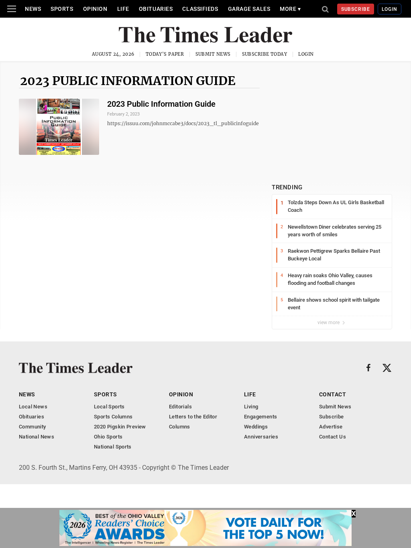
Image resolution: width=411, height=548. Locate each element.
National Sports (113, 447)
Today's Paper (165, 54)
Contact (332, 394)
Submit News (213, 54)
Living (251, 407)
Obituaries (156, 9)
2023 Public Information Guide (128, 80)
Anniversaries (261, 437)
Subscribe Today (264, 54)
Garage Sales (249, 9)
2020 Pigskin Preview (120, 427)
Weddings (256, 427)
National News (36, 437)
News (33, 9)
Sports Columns (113, 417)
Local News (33, 407)
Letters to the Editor (193, 417)
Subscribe (355, 9)
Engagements (260, 417)
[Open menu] (11, 9)
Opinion (95, 9)
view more (329, 322)
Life (123, 9)
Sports (62, 9)
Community (32, 427)
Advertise (331, 427)
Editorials (180, 407)
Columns (179, 427)
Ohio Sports (108, 437)
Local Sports (109, 407)
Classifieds (200, 9)
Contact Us (332, 437)
